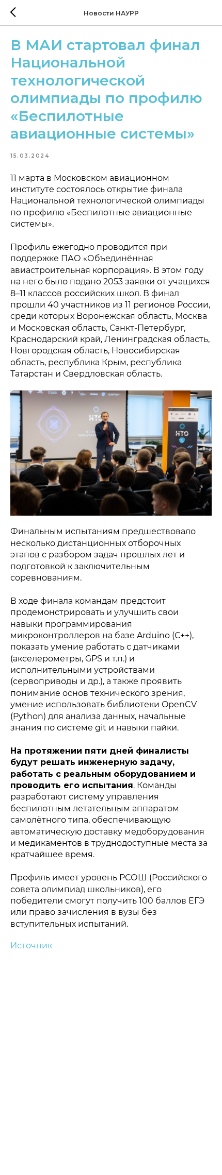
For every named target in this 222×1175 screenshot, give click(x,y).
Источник (31, 945)
